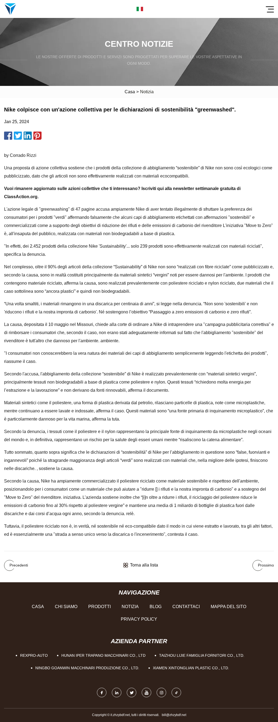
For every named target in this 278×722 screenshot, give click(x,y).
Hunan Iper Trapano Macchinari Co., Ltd (103, 655)
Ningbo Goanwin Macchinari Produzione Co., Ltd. (87, 668)
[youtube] (146, 692)
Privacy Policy (139, 619)
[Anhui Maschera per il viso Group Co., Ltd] (10, 9)
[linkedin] (116, 692)
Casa (130, 91)
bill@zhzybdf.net (174, 715)
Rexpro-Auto (34, 655)
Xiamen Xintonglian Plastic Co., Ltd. (191, 668)
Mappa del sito (228, 606)
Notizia (130, 606)
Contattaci (186, 606)
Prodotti (99, 606)
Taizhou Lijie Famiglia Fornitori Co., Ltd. (201, 655)
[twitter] (131, 692)
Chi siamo (66, 606)
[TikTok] (176, 692)
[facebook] (101, 692)
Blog (156, 606)
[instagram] (161, 692)
